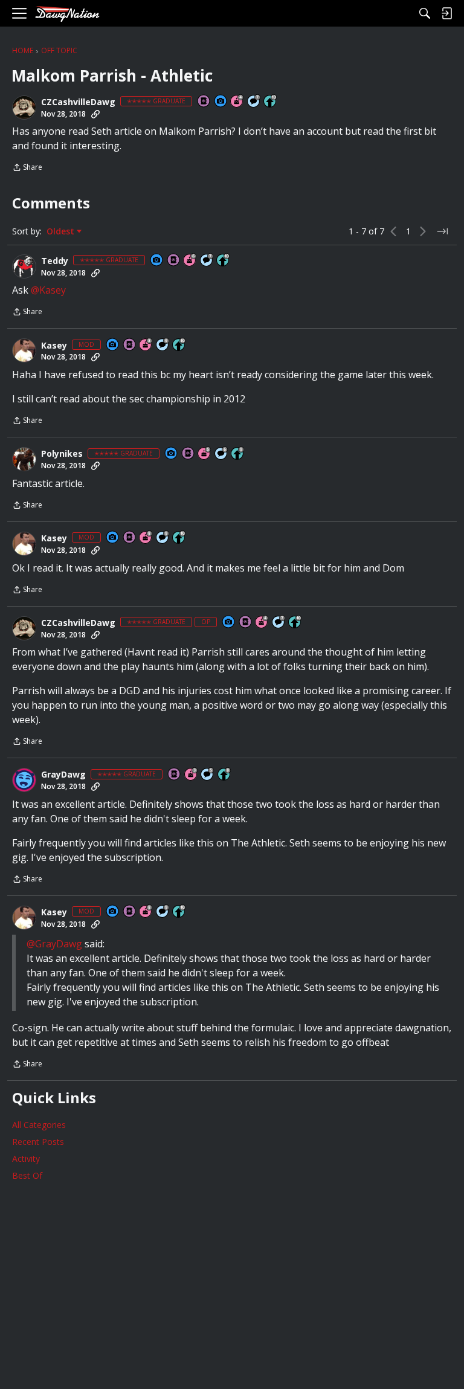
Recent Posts (38, 1141)
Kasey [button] (54, 345)
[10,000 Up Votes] (270, 102)
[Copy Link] (95, 114)
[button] (24, 107)
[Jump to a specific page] (442, 231)
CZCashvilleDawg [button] (78, 102)
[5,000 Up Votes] (238, 454)
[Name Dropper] (204, 102)
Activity (26, 1158)
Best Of (27, 1175)
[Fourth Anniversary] (237, 102)
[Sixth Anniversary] (190, 260)
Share (27, 168)
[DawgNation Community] (67, 14)
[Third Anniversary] (191, 775)
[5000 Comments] (254, 102)
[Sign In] (446, 13)
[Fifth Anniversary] (205, 454)
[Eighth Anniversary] (146, 345)
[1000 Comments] (208, 775)
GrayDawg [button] (63, 774)
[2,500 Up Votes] (225, 775)
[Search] (425, 13)
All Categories (39, 1124)
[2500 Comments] (221, 454)
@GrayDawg (54, 943)
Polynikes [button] (62, 453)
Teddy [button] (54, 261)
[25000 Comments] (163, 345)
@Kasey (48, 290)
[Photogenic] (221, 102)
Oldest (62, 231)
